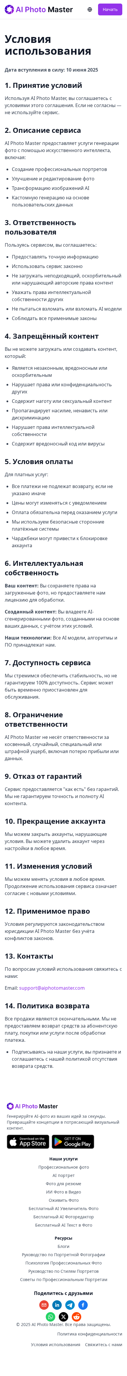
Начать (110, 9)
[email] (44, 1305)
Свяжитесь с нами (103, 1344)
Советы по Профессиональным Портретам (63, 1279)
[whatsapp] (50, 1317)
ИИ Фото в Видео (63, 1192)
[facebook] (83, 1305)
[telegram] (70, 1305)
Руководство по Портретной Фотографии (63, 1254)
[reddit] (76, 1317)
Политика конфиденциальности (89, 1334)
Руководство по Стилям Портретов (63, 1271)
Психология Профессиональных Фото (63, 1263)
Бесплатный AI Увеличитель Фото (63, 1208)
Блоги (63, 1246)
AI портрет (64, 1175)
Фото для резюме (63, 1183)
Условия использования (55, 1344)
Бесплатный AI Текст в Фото (63, 1225)
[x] (63, 1317)
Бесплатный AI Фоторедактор (63, 1217)
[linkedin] (57, 1305)
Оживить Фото (64, 1200)
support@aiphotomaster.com (52, 988)
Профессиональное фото (63, 1167)
